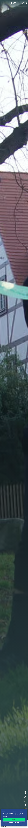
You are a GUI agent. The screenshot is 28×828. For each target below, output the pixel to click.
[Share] (25, 805)
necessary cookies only (14, 822)
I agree (14, 819)
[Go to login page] (26, 3)
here (6, 816)
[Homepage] (14, 3)
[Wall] (25, 801)
